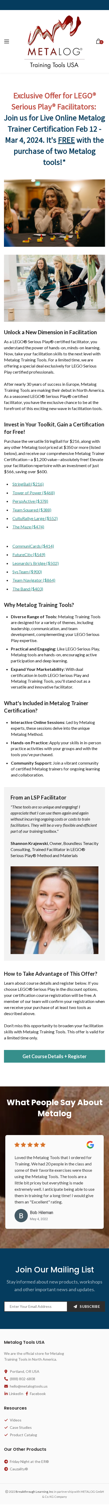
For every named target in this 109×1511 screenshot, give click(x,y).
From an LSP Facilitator (38, 797)
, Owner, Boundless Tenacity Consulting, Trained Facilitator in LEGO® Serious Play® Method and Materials (54, 831)
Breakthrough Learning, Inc (34, 1492)
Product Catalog (23, 1435)
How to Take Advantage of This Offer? (50, 973)
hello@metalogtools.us (29, 1386)
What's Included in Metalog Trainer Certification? (46, 707)
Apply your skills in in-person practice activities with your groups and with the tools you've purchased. (56, 748)
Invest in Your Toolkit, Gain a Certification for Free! (54, 428)
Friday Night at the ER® (29, 1461)
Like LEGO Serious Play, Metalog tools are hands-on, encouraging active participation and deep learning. (55, 654)
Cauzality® (19, 1469)
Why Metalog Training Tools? (39, 605)
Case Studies (21, 1427)
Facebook (38, 1394)
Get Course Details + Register (54, 1056)
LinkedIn (16, 1394)
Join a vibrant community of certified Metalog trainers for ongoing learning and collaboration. (55, 768)
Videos (15, 1420)
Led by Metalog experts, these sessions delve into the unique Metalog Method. (53, 728)
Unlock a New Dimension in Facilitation (50, 332)
